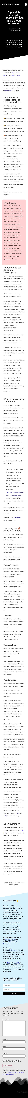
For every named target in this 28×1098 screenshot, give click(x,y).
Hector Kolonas (10, 4)
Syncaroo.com (10, 939)
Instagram (6, 816)
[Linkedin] (2, 1092)
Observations (17, 30)
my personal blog (9, 90)
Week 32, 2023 (15, 75)
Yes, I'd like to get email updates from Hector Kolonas (12, 1060)
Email (5, 1046)
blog (8, 962)
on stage (17, 962)
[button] (26, 4)
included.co (13, 950)
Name (5, 1039)
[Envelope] (6, 1092)
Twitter (17, 813)
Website (5, 1053)
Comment (6, 1020)
